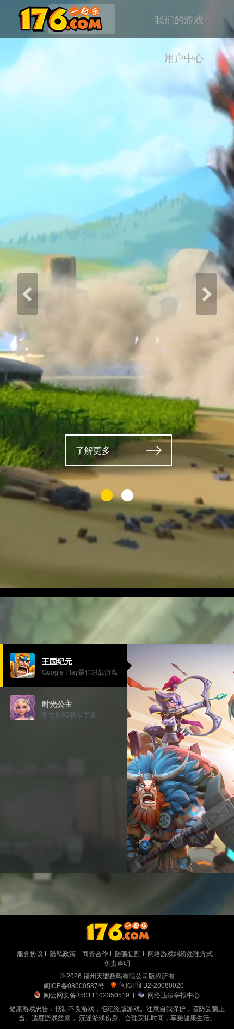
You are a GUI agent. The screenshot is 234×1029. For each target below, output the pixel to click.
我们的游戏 (179, 19)
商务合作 (95, 953)
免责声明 (117, 962)
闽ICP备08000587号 (74, 985)
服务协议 (30, 953)
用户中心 (184, 57)
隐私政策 (63, 953)
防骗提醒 (128, 953)
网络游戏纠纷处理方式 (180, 953)
